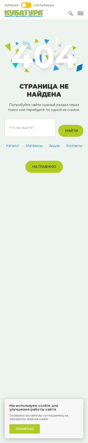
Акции (54, 146)
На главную (44, 167)
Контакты (74, 146)
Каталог (12, 146)
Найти (71, 131)
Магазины (34, 146)
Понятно (25, 429)
